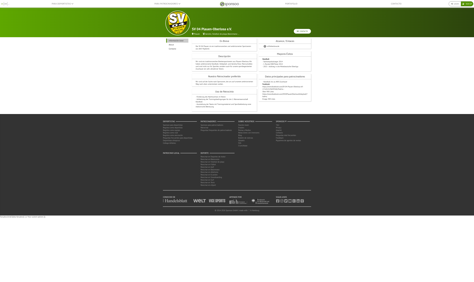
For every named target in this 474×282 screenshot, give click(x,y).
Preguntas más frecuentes (286, 135)
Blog (240, 135)
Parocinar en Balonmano (210, 169)
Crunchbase (242, 145)
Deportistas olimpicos (171, 140)
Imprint (279, 130)
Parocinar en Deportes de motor (213, 156)
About (171, 44)
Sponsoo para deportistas (173, 125)
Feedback (279, 138)
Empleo (241, 127)
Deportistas (169, 121)
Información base (176, 40)
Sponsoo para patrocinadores (212, 125)
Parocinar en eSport (208, 185)
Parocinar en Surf (207, 180)
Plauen (197, 34)
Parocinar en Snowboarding (211, 177)
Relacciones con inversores (248, 132)
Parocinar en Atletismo (209, 172)
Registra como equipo (171, 130)
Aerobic (208, 34)
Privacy (278, 127)
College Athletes (169, 143)
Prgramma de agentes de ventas (288, 140)
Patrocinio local (171, 153)
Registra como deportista (172, 127)
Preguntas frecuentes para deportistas (177, 138)
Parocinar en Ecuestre (209, 175)
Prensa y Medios (244, 130)
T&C (277, 125)
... (8, 4)
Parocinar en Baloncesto (210, 159)
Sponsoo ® (281, 121)
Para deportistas (61, 3)
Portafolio (291, 3)
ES (2, 4)
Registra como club (170, 132)
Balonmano (232, 34)
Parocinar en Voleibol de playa (212, 162)
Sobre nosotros (246, 121)
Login (456, 4)
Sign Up (468, 4)
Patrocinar (204, 127)
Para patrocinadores (166, 3)
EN (6, 4)
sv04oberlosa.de (272, 46)
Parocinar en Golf (207, 167)
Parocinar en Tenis (208, 182)
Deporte (205, 153)
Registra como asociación (173, 135)
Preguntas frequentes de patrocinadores (216, 130)
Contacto (396, 3)
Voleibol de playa (219, 34)
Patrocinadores (208, 121)
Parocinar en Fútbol (208, 164)
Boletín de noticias (245, 138)
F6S (239, 143)
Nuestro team (243, 125)
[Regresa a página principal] (229, 3)
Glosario (241, 140)
